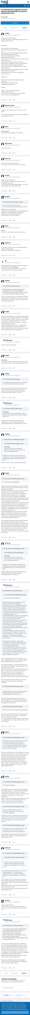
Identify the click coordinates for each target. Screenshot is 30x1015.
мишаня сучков (9, 105)
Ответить (15, 23)
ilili (5, 261)
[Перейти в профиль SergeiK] (2, 197)
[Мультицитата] (10, 100)
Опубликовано (12, 35)
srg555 (7, 311)
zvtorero (7, 900)
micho (6, 126)
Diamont (7, 280)
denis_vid (7, 242)
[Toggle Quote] (3, 202)
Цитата (13, 99)
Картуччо (8, 158)
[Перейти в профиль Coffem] (2, 34)
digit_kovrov (8, 143)
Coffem (6, 16)
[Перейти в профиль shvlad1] (2, 176)
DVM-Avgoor (8, 340)
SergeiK (7, 196)
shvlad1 (7, 175)
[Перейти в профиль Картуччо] (2, 159)
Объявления (13, 18)
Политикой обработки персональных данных (17, 1009)
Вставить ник (4, 99)
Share (7, 995)
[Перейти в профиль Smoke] (2, 732)
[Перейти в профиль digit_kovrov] (2, 144)
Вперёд (24, 27)
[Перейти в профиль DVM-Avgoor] (2, 341)
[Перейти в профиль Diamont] (2, 281)
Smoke (7, 732)
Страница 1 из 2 (14, 27)
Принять (15, 1012)
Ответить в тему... (8, 987)
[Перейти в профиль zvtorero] (2, 901)
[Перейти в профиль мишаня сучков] (2, 106)
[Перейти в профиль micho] (2, 127)
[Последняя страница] (28, 28)
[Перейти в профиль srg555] (2, 312)
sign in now (8, 981)
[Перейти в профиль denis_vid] (2, 243)
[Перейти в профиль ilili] (2, 261)
